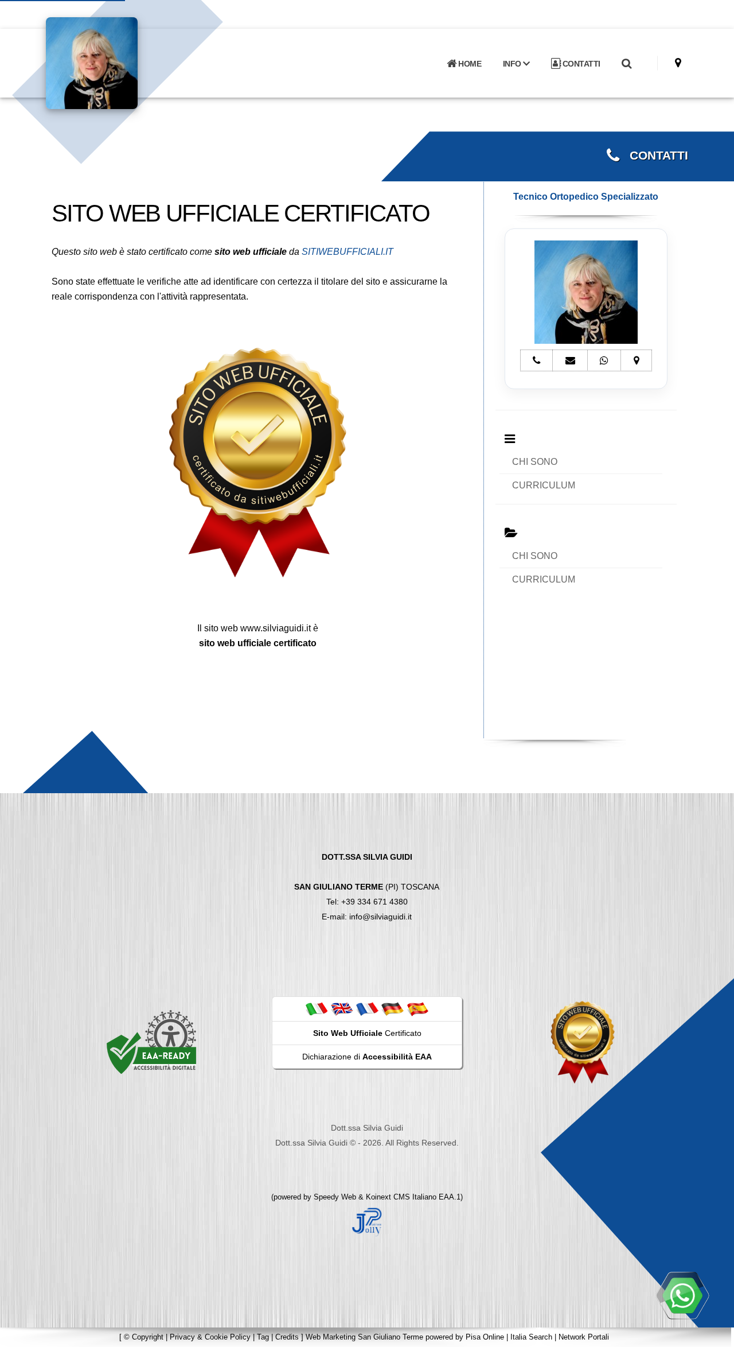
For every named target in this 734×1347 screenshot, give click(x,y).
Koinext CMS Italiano (402, 1197)
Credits (287, 1337)
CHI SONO (534, 462)
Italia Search (531, 1337)
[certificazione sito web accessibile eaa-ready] (151, 1041)
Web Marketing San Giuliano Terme (364, 1337)
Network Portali (584, 1337)
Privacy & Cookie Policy (210, 1337)
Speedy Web (335, 1197)
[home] (121, 62)
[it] (316, 1008)
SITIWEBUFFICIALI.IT (347, 252)
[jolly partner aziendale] (367, 1221)
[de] (392, 1008)
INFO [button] (513, 63)
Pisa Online (485, 1337)
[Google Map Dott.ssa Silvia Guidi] (678, 62)
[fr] (367, 1008)
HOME (469, 63)
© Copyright (143, 1337)
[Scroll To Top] (714, 1334)
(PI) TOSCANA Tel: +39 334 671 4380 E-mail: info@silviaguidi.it (366, 886)
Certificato (367, 1033)
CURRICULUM (543, 485)
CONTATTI (580, 63)
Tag (263, 1337)
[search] (626, 63)
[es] (417, 1008)
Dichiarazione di (367, 1056)
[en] (341, 1008)
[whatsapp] (682, 1295)
